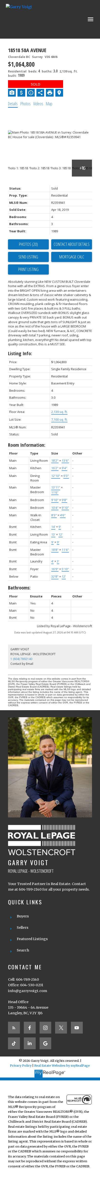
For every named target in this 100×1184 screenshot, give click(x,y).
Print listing (28, 269)
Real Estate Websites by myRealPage (62, 1065)
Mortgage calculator (71, 257)
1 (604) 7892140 (21, 659)
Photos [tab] (25, 103)
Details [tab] (13, 103)
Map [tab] (49, 103)
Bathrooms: (19, 587)
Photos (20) (28, 244)
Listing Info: (20, 353)
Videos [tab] (38, 103)
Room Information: (26, 445)
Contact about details (72, 244)
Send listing (28, 257)
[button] (14, 1028)
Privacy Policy (21, 1065)
